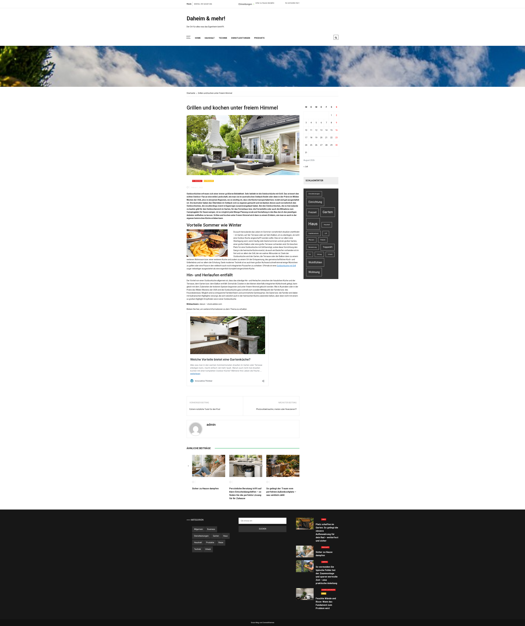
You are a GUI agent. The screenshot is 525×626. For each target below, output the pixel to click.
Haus (313, 223)
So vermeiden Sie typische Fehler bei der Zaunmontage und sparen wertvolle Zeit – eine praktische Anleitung (277, 3)
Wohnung (314, 272)
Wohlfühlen (315, 262)
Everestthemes (268, 623)
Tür (309, 254)
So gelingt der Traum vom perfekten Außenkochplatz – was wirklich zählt (281, 491)
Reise (220, 542)
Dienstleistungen (240, 38)
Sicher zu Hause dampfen (205, 488)
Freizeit (312, 212)
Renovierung (312, 247)
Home (198, 38)
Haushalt (210, 38)
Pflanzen (311, 240)
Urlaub (330, 254)
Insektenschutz (313, 233)
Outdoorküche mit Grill (286, 266)
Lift (326, 233)
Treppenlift (327, 247)
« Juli (306, 166)
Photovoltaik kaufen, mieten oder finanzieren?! (276, 409)
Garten (328, 212)
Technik (223, 38)
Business (211, 529)
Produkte (259, 38)
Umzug (319, 254)
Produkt (322, 240)
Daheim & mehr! (206, 18)
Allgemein (198, 529)
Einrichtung (315, 202)
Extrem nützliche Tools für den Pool (204, 409)
